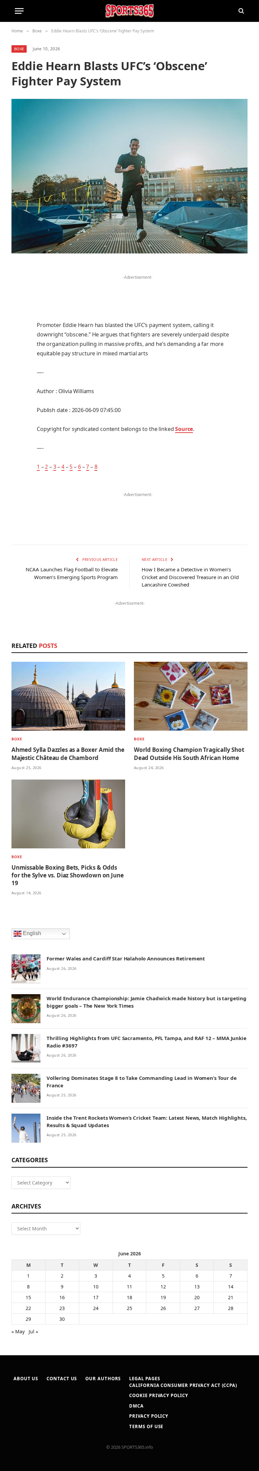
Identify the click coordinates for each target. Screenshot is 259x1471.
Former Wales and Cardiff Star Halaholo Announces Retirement (126, 958)
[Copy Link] (18, 458)
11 (129, 1286)
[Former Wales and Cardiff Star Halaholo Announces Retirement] (25, 968)
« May (18, 1331)
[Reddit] (18, 390)
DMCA (136, 1406)
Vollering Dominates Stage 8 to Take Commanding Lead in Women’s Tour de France (142, 1081)
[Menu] (19, 11)
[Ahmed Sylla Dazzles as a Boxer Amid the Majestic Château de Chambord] (68, 696)
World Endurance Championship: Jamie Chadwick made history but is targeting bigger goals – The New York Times (147, 1002)
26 (163, 1308)
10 (95, 1286)
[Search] (240, 11)
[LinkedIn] (18, 321)
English (31, 933)
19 (163, 1297)
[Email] (18, 355)
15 (28, 1297)
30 (62, 1319)
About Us (25, 1378)
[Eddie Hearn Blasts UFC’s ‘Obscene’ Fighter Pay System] (129, 176)
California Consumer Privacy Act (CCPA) (183, 1385)
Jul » (33, 1331)
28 (230, 1308)
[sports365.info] (129, 11)
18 (129, 1297)
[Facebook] (18, 286)
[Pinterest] (18, 338)
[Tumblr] (18, 372)
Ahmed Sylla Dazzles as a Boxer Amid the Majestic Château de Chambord (67, 753)
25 (129, 1308)
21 (230, 1297)
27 (197, 1308)
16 (62, 1297)
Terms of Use (146, 1426)
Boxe (19, 48)
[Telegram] (18, 424)
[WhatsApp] (18, 441)
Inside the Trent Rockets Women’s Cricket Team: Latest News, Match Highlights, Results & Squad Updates (147, 1121)
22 (28, 1308)
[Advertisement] (138, 292)
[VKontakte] (18, 407)
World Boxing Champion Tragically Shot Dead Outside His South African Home (189, 753)
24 (95, 1308)
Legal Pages (144, 1378)
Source (184, 429)
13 (197, 1286)
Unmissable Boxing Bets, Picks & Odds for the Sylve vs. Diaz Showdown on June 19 (67, 875)
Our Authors (103, 1378)
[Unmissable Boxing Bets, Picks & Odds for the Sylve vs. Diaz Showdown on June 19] (68, 814)
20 (197, 1297)
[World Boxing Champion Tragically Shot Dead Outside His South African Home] (191, 696)
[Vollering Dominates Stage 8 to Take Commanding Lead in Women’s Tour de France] (25, 1088)
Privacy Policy (148, 1416)
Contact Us (62, 1378)
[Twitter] (18, 303)
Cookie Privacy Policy (158, 1395)
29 (28, 1319)
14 (230, 1286)
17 (95, 1297)
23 (62, 1308)
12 (163, 1286)
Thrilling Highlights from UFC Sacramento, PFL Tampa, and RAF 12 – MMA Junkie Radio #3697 (147, 1041)
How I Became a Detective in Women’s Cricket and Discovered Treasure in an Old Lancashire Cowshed (190, 577)
